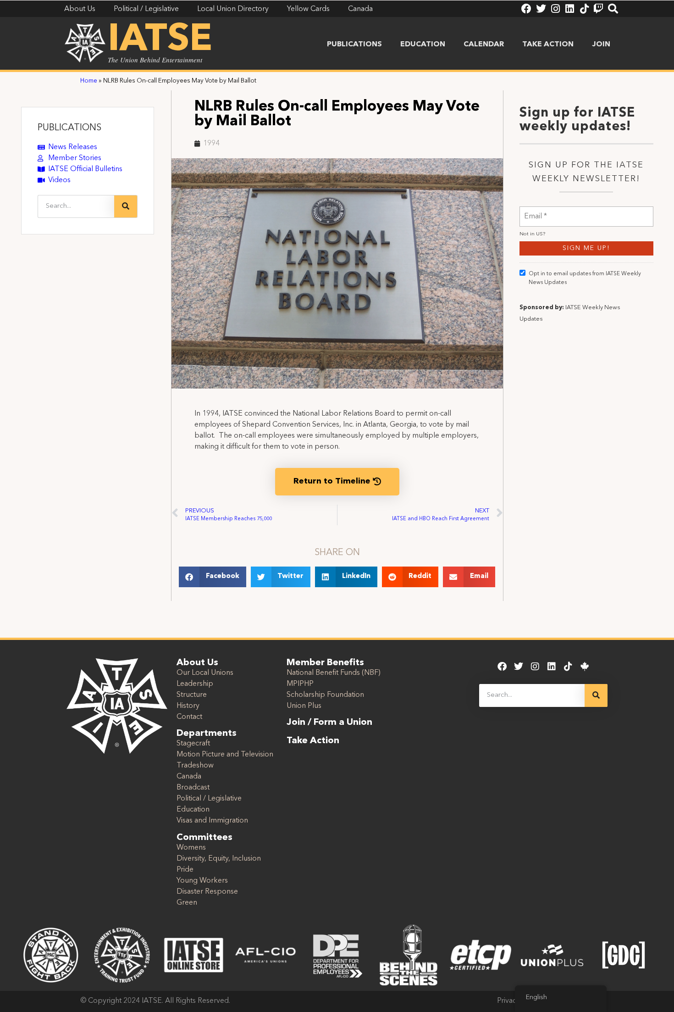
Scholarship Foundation (325, 695)
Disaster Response (207, 891)
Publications (354, 44)
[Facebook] (526, 9)
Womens (191, 847)
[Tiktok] (584, 9)
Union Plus (304, 706)
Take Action (548, 44)
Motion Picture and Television (225, 754)
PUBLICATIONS (69, 128)
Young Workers (202, 880)
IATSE (160, 40)
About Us (197, 662)
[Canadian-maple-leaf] (584, 666)
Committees (204, 837)
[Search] (613, 9)
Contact (189, 717)
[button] (212, 577)
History (188, 706)
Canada (189, 776)
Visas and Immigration (212, 820)
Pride (185, 869)
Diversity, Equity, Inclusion (219, 858)
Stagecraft (193, 743)
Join (601, 44)
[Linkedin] (569, 9)
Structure (192, 695)
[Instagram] (555, 9)
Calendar (484, 44)
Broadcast (193, 787)
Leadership (195, 684)
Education (422, 44)
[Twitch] (598, 9)
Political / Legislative (209, 798)
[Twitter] (541, 9)
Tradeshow (195, 765)
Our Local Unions (205, 673)
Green (187, 902)
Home (88, 81)
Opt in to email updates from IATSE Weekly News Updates (585, 278)
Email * (535, 210)
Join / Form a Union (329, 722)
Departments (207, 733)
